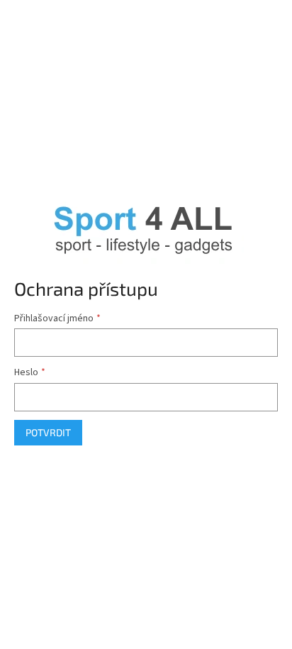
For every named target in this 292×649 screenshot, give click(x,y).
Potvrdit (48, 432)
